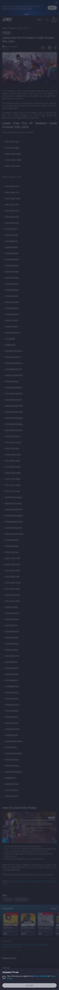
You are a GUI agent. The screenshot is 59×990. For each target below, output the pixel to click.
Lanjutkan (29, 985)
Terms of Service (40, 976)
